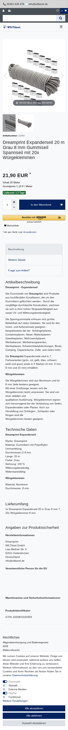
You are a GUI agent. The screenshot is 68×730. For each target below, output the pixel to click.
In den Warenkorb (41, 204)
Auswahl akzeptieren (34, 723)
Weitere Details (17, 259)
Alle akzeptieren (34, 708)
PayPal (13, 693)
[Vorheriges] (6, 75)
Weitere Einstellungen (15, 700)
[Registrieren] (10, 11)
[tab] (34, 249)
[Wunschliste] (57, 11)
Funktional (14, 696)
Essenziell (14, 681)
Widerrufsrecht (11, 650)
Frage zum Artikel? (19, 270)
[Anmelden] (3, 11)
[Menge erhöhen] (14, 202)
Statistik (13, 685)
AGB (5, 646)
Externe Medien (18, 689)
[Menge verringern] (14, 207)
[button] (34, 219)
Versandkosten (29, 232)
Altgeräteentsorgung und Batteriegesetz (25, 642)
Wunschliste (12, 225)
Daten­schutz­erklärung (25, 675)
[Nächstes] (62, 75)
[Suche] (60, 18)
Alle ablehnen (34, 715)
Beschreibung (16, 249)
